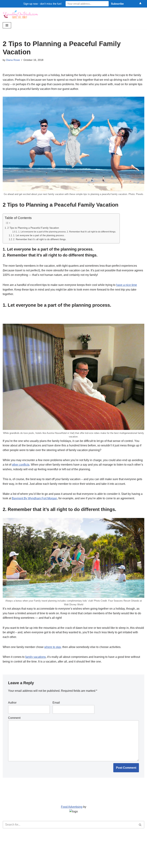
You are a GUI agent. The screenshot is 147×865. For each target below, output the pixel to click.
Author (12, 702)
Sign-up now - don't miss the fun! (42, 3)
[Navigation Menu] (7, 25)
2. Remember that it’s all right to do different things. (40, 239)
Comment (14, 717)
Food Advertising (71, 806)
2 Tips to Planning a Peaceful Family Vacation (33, 227)
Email (56, 702)
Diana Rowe (13, 59)
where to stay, (53, 647)
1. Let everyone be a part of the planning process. (39, 235)
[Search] (140, 824)
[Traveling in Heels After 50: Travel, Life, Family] (21, 14)
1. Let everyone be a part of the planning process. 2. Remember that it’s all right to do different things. (67, 231)
